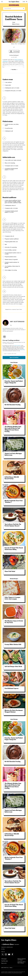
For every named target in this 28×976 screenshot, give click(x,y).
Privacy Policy (22, 349)
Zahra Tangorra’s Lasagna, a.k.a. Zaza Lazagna (12, 598)
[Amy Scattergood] (6, 323)
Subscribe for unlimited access (7, 947)
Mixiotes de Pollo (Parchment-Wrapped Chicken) (14, 711)
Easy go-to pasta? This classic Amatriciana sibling (14, 548)
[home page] (14, 1)
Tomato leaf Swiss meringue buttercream (13, 454)
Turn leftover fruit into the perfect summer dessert (13, 525)
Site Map (3, 949)
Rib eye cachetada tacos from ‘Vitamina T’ (14, 501)
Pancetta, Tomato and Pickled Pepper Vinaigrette (14, 382)
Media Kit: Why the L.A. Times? (22, 959)
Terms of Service (17, 345)
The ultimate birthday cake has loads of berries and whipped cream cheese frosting (13, 429)
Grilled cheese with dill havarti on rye (12, 477)
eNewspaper (4, 958)
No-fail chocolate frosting (12, 404)
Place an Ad (3, 963)
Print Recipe (16, 52)
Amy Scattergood (14, 55)
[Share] (14, 47)
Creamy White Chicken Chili (13, 644)
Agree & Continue (14, 357)
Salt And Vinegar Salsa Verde (13, 666)
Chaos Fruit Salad (10, 571)
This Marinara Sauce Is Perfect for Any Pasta (14, 621)
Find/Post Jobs (4, 961)
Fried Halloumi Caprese (11, 688)
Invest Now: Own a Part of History (22, 962)
